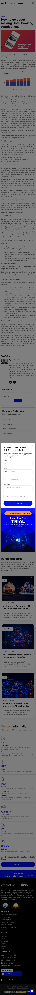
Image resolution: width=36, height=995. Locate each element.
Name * (5, 460)
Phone (5, 468)
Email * (5, 475)
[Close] (32, 445)
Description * (7, 484)
